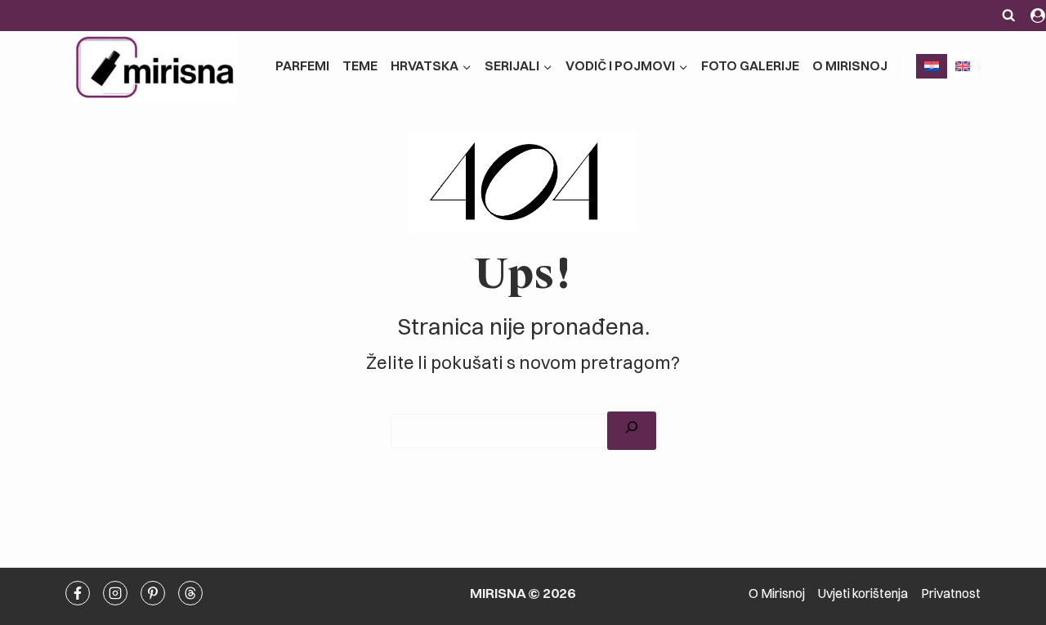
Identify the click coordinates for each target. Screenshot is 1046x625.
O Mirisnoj (849, 65)
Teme (360, 65)
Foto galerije (750, 65)
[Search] (631, 430)
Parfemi (302, 65)
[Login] (1038, 15)
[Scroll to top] (965, 396)
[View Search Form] (1009, 15)
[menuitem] (931, 66)
